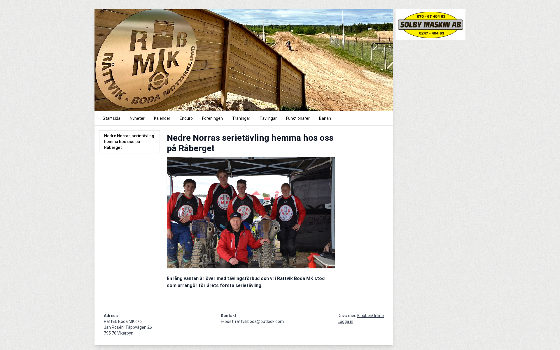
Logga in (345, 321)
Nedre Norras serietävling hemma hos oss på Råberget (129, 141)
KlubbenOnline (370, 315)
